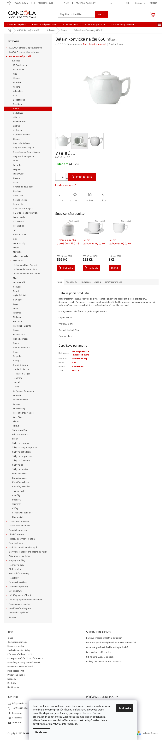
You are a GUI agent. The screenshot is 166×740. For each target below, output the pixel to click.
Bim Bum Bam (19, 121)
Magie (16, 247)
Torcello (17, 382)
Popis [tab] (59, 282)
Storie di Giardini (21, 369)
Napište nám (13, 687)
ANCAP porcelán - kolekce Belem (80, 353)
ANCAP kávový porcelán (20, 56)
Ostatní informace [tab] (113, 282)
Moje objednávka (15, 671)
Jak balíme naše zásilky (18, 650)
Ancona (16, 87)
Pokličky (16, 495)
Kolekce (16, 60)
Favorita (17, 165)
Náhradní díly (18, 517)
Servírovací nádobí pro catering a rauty (28, 551)
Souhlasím (125, 708)
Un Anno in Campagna (23, 391)
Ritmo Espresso (21, 339)
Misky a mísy (15, 569)
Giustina (17, 191)
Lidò (15, 239)
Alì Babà (17, 82)
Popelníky (14, 578)
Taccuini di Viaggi (21, 373)
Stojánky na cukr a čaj (22, 512)
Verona (16, 404)
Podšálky (16, 499)
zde (75, 724)
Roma (16, 343)
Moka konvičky (19, 473)
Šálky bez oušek (20, 469)
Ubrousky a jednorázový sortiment (26, 599)
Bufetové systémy (18, 582)
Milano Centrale (20, 256)
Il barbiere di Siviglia (23, 208)
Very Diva (17, 417)
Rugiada (17, 356)
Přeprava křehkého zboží (19, 654)
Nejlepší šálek (20, 295)
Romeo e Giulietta (21, 347)
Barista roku (19, 100)
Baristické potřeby (18, 530)
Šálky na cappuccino (22, 456)
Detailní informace (64, 185)
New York (17, 299)
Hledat (102, 14)
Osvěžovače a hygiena (20, 608)
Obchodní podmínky (85, 3)
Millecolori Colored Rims (25, 269)
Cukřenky (16, 504)
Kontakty (11, 683)
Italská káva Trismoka (19, 525)
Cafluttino (18, 130)
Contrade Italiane (21, 143)
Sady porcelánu (19, 430)
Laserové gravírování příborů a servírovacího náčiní (111, 642)
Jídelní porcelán (16, 534)
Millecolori (18, 260)
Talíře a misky (19, 491)
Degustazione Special (23, 156)
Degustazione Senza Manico (26, 152)
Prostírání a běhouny (19, 573)
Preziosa (17, 321)
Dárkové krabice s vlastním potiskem (104, 638)
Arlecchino (18, 91)
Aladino (16, 78)
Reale (16, 330)
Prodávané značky (16, 675)
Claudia (16, 139)
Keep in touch (19, 234)
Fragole (17, 169)
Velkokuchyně (16, 591)
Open (15, 308)
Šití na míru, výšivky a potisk (99, 657)
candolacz (17, 717)
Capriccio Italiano (21, 134)
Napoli (16, 291)
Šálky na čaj (18, 465)
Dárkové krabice (20, 434)
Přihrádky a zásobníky (19, 556)
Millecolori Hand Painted (25, 265)
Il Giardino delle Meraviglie (26, 213)
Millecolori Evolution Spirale (27, 273)
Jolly (15, 230)
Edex (15, 160)
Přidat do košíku (84, 176)
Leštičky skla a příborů (20, 595)
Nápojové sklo (16, 543)
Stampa (17, 360)
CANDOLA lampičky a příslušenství (25, 47)
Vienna (16, 421)
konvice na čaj (79, 358)
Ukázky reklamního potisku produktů (104, 661)
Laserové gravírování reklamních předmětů (107, 647)
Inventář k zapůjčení (18, 612)
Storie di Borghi (20, 365)
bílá (74, 362)
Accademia (18, 69)
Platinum (17, 317)
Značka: (116, 44)
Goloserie (18, 195)
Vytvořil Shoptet (151, 733)
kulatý (75, 370)
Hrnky (15, 438)
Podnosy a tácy (16, 565)
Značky (12, 617)
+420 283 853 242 (20, 708)
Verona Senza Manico (23, 413)
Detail (114, 267)
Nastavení (41, 732)
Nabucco (17, 287)
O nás (66, 3)
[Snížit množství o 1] (66, 178)
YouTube (16, 722)
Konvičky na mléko (21, 486)
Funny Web (18, 173)
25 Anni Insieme (20, 65)
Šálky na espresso (21, 443)
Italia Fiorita (18, 221)
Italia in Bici (18, 226)
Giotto (16, 182)
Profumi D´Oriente (22, 326)
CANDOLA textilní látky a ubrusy (24, 52)
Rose (15, 352)
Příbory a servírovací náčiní (22, 539)
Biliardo (16, 117)
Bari (15, 95)
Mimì (15, 278)
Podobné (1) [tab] (71, 282)
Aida (15, 74)
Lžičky (15, 508)
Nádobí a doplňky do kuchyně (23, 547)
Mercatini (17, 252)
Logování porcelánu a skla (98, 652)
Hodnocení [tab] (86, 282)
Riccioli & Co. (19, 334)
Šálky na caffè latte (21, 452)
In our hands (19, 217)
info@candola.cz (20, 703)
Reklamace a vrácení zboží (20, 666)
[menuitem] (16, 24)
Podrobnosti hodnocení (94, 44)
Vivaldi (16, 425)
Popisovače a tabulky (19, 604)
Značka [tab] (97, 282)
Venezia (17, 395)
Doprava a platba (15, 646)
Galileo (16, 178)
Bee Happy (18, 104)
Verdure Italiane (20, 399)
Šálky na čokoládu (21, 460)
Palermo (17, 312)
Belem (16, 108)
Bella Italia (18, 113)
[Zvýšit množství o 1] (66, 175)
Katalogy (11, 679)
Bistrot (16, 126)
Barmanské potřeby (18, 586)
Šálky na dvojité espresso (24, 447)
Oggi (15, 304)
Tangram (17, 378)
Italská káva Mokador (19, 521)
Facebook (17, 713)
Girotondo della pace (23, 186)
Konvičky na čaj (19, 478)
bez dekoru (78, 366)
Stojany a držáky (17, 560)
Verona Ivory (19, 408)
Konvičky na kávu (20, 482)
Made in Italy (19, 243)
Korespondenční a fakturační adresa (25, 658)
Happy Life (18, 204)
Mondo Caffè (19, 282)
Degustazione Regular (24, 147)
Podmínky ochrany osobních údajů (23, 662)
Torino (16, 386)
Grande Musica (20, 200)
